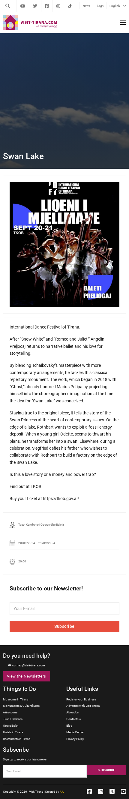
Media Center (75, 732)
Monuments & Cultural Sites (21, 706)
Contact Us (73, 719)
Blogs (100, 6)
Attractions (10, 712)
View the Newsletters (26, 676)
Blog (69, 726)
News (86, 6)
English (115, 6)
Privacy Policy (75, 739)
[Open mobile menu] (123, 22)
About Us (72, 712)
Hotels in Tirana (13, 732)
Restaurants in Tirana (16, 739)
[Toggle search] (7, 5)
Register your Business (81, 699)
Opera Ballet (10, 726)
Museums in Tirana (15, 699)
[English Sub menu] (124, 5)
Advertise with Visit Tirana (83, 706)
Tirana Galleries (12, 719)
